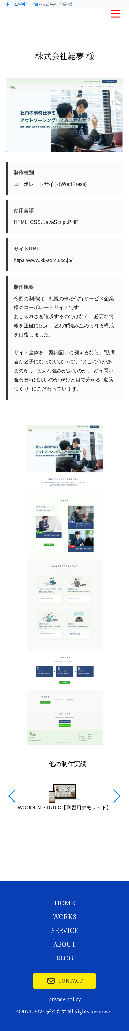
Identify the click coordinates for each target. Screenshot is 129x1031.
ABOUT (64, 944)
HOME (64, 903)
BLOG (64, 958)
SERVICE (64, 931)
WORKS (64, 917)
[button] (117, 796)
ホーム (11, 4)
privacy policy (65, 999)
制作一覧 (29, 4)
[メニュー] (115, 13)
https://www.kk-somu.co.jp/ (43, 260)
